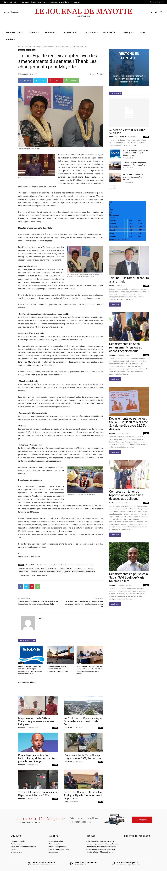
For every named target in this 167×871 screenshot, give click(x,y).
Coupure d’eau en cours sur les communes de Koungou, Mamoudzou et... (135, 152)
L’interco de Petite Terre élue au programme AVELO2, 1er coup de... (83, 757)
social (59, 572)
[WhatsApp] (37, 586)
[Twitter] (156, 12)
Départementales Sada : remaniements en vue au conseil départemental (125, 347)
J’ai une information (56, 841)
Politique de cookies (18, 841)
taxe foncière (90, 572)
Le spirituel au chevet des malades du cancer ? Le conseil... (133, 177)
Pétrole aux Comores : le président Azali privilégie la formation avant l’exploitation (83, 795)
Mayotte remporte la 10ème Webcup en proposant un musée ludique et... (36, 721)
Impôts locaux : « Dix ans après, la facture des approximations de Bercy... (83, 721)
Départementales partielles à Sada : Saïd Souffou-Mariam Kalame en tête (128, 577)
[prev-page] (110, 187)
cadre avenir (78, 565)
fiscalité (62, 568)
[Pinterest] (31, 586)
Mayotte (90, 568)
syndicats (66, 572)
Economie (28, 47)
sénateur (34, 572)
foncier (69, 568)
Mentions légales (17, 844)
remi (25, 74)
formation (78, 568)
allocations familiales (64, 565)
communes (89, 565)
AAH (26, 565)
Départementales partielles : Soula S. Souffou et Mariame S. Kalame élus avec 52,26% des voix (128, 424)
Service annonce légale (117, 137)
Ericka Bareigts (52, 568)
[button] (161, 12)
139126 (55, 728)
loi (84, 568)
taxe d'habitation (78, 572)
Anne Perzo (22, 728)
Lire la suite (115, 304)
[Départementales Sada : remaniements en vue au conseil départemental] (129, 326)
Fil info (21, 663)
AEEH (32, 565)
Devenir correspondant (57, 846)
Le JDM (111, 285)
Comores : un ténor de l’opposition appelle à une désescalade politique (126, 495)
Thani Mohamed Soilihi (27, 575)
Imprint (13, 849)
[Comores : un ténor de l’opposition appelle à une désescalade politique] (129, 474)
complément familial (26, 568)
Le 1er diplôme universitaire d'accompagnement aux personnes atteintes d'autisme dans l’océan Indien (84, 604)
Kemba (66, 801)
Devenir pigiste (54, 844)
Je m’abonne (53, 852)
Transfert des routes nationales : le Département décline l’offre (38, 794)
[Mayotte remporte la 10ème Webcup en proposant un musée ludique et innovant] (38, 705)
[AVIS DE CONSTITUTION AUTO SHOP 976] (129, 113)
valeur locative (42, 575)
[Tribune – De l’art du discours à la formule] (129, 260)
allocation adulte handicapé (45, 565)
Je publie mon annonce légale (59, 849)
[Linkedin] (151, 12)
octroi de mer (23, 572)
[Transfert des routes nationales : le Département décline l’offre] (38, 779)
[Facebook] (146, 12)
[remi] (19, 74)
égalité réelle (40, 568)
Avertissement (16, 852)
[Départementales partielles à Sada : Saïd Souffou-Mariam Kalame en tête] (129, 556)
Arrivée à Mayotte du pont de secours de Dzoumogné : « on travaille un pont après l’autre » (58, 668)
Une (33, 50)
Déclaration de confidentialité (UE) (23, 846)
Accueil (20, 47)
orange (28, 50)
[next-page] (114, 187)
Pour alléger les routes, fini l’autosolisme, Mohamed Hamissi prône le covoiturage (37, 758)
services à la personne (47, 572)
